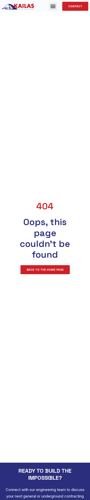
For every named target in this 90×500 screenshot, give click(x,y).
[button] (53, 6)
